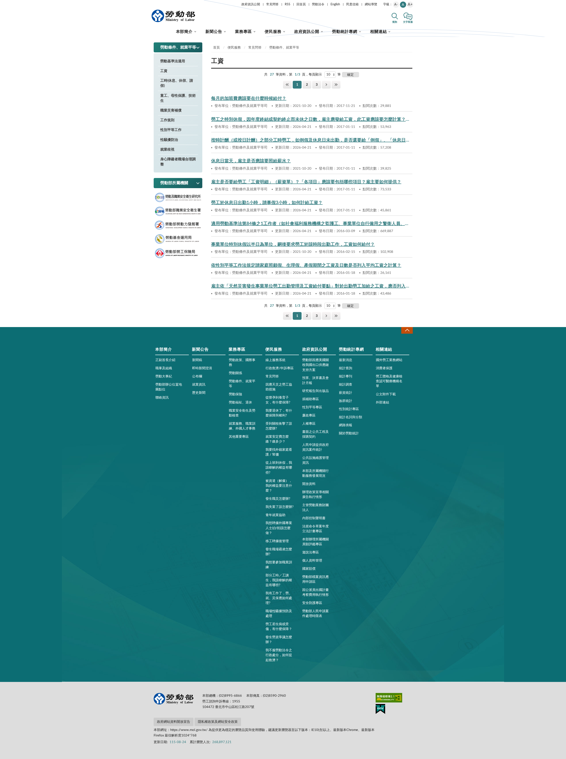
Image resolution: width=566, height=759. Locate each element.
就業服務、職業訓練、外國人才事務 (242, 426)
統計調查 (345, 384)
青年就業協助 (275, 515)
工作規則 (167, 120)
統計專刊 (345, 376)
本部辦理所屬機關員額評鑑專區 (315, 542)
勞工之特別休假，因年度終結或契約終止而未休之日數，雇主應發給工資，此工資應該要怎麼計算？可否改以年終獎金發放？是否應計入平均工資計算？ (311, 119)
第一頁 (287, 85)
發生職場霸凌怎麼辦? (279, 552)
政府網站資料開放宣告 (173, 721)
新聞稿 (197, 360)
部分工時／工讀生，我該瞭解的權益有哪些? (279, 580)
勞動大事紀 (163, 376)
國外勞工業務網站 (389, 360)
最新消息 (345, 360)
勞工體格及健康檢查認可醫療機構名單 (389, 381)
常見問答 (272, 4)
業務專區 (243, 32)
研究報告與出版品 (315, 391)
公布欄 (197, 376)
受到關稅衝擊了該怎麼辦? (279, 426)
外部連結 (382, 402)
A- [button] (396, 4)
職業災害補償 (171, 110)
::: (152, 3)
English (335, 4)
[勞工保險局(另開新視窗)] (178, 253)
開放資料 (309, 484)
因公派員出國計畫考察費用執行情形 (315, 592)
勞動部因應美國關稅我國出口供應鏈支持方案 (315, 364)
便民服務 (273, 32)
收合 (407, 330)
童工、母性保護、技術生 (178, 98)
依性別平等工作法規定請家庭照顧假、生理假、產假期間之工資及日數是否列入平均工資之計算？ (306, 265)
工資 (163, 71)
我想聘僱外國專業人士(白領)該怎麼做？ (279, 527)
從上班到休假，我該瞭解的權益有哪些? (279, 467)
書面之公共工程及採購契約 (315, 434)
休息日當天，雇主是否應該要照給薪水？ (251, 161)
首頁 (216, 47)
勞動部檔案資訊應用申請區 (315, 579)
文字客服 (408, 22)
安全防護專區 (312, 603)
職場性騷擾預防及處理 (279, 613)
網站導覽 (371, 4)
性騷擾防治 (169, 140)
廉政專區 (309, 415)
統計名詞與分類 (350, 417)
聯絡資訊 (162, 397)
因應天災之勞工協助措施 (279, 387)
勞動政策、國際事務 (242, 362)
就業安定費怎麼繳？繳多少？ (277, 439)
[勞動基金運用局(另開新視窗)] (178, 239)
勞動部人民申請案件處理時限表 (315, 613)
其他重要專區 (239, 436)
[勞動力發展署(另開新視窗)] (178, 225)
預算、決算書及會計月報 (315, 380)
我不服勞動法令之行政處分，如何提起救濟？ (279, 655)
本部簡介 (184, 32)
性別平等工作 (171, 130)
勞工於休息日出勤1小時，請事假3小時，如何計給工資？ (267, 203)
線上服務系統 (275, 360)
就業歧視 (167, 149)
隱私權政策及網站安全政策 (218, 721)
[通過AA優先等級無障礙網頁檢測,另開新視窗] (389, 698)
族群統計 (345, 401)
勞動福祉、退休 (240, 402)
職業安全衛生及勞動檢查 (242, 413)
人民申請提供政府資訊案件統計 (315, 447)
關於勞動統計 (349, 433)
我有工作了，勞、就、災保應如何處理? (279, 598)
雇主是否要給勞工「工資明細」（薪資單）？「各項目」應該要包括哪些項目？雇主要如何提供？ (306, 182)
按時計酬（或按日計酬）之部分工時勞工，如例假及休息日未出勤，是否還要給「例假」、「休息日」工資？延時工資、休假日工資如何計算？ (311, 140)
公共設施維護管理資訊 (315, 460)
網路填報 (345, 425)
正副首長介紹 (165, 360)
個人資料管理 (312, 560)
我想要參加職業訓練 (279, 565)
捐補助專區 (310, 399)
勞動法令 (318, 4)
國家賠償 (309, 568)
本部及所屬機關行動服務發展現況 (315, 473)
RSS (287, 4)
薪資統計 (345, 392)
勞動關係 (235, 373)
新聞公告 (213, 32)
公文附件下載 (386, 394)
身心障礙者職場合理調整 (178, 161)
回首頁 (301, 4)
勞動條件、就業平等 (284, 47)
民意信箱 (352, 4)
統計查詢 (345, 368)
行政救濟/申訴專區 (280, 368)
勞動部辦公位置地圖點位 (168, 387)
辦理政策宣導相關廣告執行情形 (315, 494)
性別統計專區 (349, 409)
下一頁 (326, 85)
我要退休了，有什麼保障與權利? (279, 413)
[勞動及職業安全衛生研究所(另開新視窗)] (178, 197)
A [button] (403, 4)
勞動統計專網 (344, 32)
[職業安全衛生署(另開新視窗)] (178, 211)
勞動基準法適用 (172, 61)
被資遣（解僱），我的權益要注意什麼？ (279, 485)
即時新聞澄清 (202, 368)
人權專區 (309, 423)
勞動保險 (235, 394)
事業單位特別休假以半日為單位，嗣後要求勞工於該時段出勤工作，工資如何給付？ (293, 244)
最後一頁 (336, 85)
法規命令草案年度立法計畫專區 (315, 529)
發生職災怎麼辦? (278, 498)
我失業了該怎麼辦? (280, 507)
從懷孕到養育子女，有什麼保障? (278, 400)
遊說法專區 (310, 552)
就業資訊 (198, 384)
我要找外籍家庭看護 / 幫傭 (279, 452)
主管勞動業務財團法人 (315, 507)
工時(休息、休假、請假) (176, 83)
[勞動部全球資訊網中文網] (173, 16)
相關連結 (378, 32)
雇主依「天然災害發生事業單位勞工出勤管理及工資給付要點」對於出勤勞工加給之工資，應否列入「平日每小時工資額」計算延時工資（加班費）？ (311, 286)
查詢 (394, 22)
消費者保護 (384, 368)
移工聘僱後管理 (277, 541)
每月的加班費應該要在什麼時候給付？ (248, 98)
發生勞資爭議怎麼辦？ (279, 640)
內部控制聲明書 (313, 518)
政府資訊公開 (250, 4)
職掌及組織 (163, 368)
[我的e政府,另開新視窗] (380, 709)
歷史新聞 (198, 392)
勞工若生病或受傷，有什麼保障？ (279, 627)
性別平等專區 (312, 407)
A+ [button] (410, 4)
